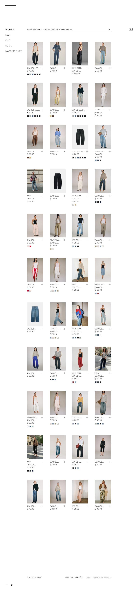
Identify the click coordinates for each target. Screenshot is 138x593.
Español (79, 577)
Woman (9, 29)
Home (8, 45)
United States (34, 577)
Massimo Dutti (13, 51)
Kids (7, 40)
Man (7, 34)
